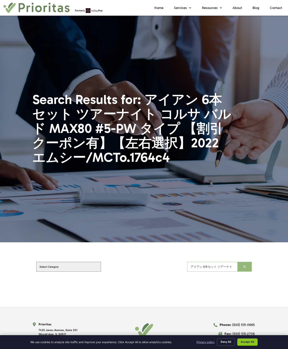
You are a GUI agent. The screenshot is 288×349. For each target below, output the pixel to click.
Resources (210, 8)
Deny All (226, 342)
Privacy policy (206, 342)
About (237, 8)
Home (158, 8)
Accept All (247, 342)
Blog (256, 8)
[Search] (244, 266)
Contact (276, 8)
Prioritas (45, 324)
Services (180, 8)
